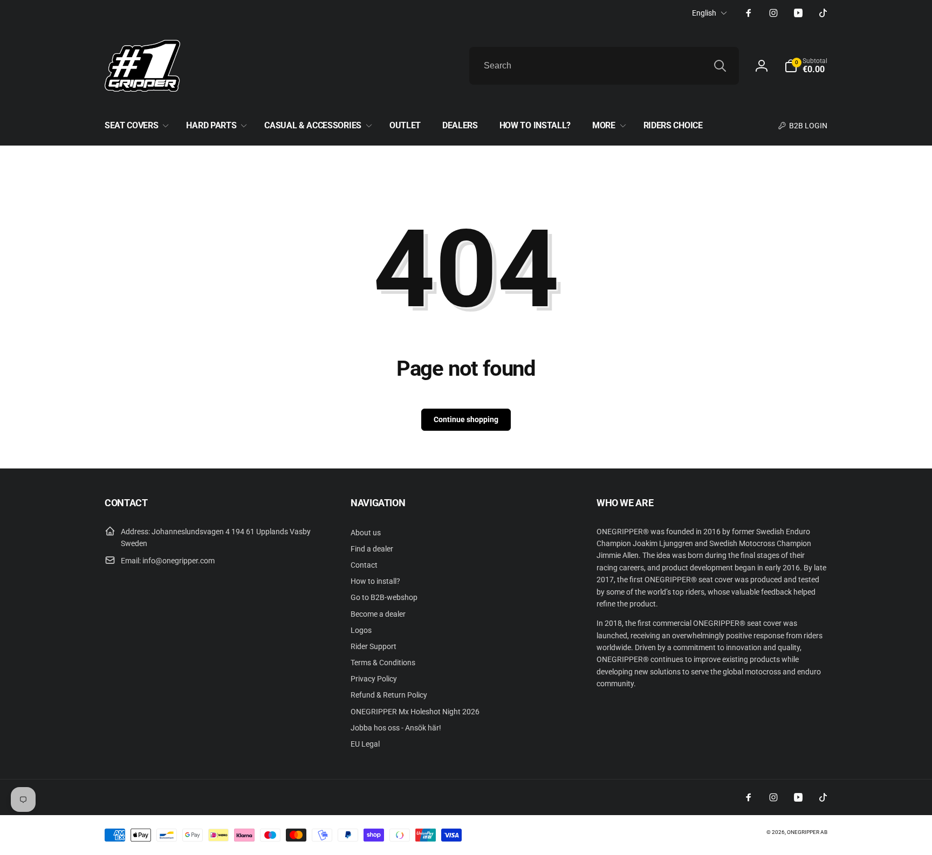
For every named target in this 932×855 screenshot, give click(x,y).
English (704, 13)
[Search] (720, 66)
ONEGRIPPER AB (807, 832)
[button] (805, 66)
